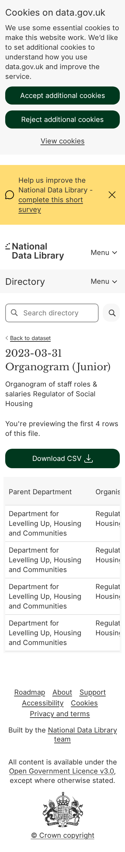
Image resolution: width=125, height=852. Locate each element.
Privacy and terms (60, 714)
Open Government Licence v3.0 (61, 771)
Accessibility (43, 703)
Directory (25, 281)
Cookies (84, 703)
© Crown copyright (62, 835)
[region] (62, 565)
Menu (100, 252)
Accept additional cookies (62, 95)
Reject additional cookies (62, 119)
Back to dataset (30, 337)
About (62, 692)
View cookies (63, 141)
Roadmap (29, 692)
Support (93, 692)
